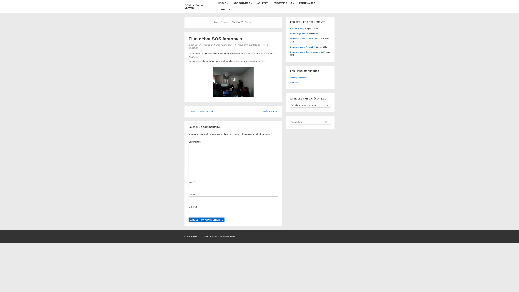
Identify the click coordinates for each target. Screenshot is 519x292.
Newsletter (294, 83)
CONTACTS (224, 10)
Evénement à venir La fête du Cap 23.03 (306, 39)
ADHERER (262, 3)
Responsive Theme (227, 236)
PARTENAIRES (307, 3)
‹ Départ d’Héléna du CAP (201, 111)
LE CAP (222, 3)
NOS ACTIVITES (241, 3)
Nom (191, 182)
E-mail (192, 194)
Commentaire (195, 142)
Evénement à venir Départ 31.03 (302, 47)
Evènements (254, 45)
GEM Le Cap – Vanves (193, 6)
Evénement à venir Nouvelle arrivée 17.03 (306, 52)
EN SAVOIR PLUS (283, 3)
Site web (193, 207)
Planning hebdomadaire (299, 78)
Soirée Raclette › (270, 111)
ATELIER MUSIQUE (298, 29)
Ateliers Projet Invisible (299, 34)
